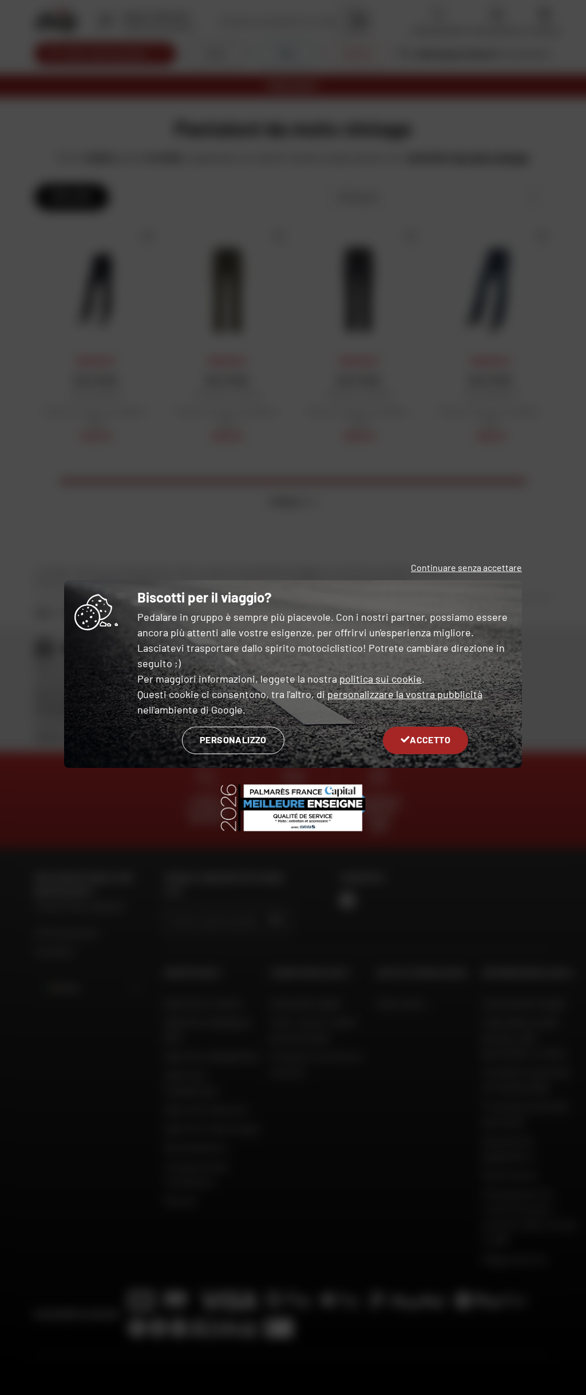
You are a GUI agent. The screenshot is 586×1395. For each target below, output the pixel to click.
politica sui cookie (380, 678)
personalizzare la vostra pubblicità (404, 694)
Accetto (430, 739)
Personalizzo (233, 739)
